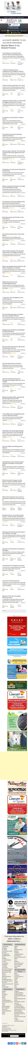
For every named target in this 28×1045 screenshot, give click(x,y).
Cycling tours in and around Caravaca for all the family (13, 170)
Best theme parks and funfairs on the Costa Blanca (13, 218)
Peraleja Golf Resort (6, 1010)
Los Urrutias (5, 967)
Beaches (19, 606)
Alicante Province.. (6, 63)
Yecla (11, 93)
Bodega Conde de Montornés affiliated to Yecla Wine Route (13, 330)
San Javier (4, 978)
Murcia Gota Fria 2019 (6, 1029)
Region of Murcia (13, 79)
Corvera (4, 998)
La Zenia (12, 110)
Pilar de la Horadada (6, 970)
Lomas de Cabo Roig (18, 1021)
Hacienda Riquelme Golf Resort (7, 1002)
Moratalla (16, 984)
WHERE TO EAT (21, 260)
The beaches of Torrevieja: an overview (13, 565)
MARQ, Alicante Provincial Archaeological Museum (9, 282)
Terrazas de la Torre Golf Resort (7, 984)
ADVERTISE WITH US (12, 17)
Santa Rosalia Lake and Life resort (7, 981)
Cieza (15, 979)
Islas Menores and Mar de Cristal (7, 951)
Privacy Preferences (14, 1036)
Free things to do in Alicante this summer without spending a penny (12, 54)
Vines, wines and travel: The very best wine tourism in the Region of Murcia (13, 251)
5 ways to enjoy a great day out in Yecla (13, 85)
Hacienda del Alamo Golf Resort (19, 957)
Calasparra (16, 975)
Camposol (16, 952)
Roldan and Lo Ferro (6, 976)
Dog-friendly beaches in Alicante (11, 363)
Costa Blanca (13, 63)
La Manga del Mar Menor (6, 956)
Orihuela (12, 589)
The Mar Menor (8, 944)
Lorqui (3, 1004)
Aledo (15, 948)
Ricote (3, 1012)
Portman (4, 975)
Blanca (3, 997)
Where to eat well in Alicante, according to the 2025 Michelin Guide (13, 187)
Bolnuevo (16, 951)
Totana (15, 967)
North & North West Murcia (20, 970)
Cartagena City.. (21, 79)
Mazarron (16, 961)
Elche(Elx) (12, 356)
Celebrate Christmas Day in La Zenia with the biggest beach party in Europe (14, 101)
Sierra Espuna (17, 966)
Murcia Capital (5, 525)
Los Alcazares (5, 963)
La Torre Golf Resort (6, 960)
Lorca (15, 960)
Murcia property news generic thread (9, 1030)
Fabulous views (21, 179)
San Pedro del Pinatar (7, 979)
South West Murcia (20, 944)
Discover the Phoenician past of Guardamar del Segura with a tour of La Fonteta (13, 380)
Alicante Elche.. (5, 356)
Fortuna (16, 981)
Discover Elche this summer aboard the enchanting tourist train (13, 347)
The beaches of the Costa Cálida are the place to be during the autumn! (13, 202)
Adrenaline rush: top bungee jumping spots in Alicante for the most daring (12, 431)
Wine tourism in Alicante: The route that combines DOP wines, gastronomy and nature (13, 152)
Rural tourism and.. (21, 324)
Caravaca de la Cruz (18, 976)
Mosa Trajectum (5, 1007)
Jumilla (11, 127)
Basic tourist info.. (21, 456)
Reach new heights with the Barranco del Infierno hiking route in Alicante (14, 267)
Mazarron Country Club (19, 1009)
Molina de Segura (6, 1006)
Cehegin (16, 978)
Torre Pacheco (5, 986)
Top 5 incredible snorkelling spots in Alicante (12, 447)
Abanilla (4, 991)
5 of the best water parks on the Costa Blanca (13, 234)
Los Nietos (4, 966)
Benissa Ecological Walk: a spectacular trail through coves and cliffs (13, 398)
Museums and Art (21, 292)
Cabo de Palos (5, 946)
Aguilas (16, 946)
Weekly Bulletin (5, 1031)
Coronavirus (4, 1027)
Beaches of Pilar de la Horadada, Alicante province (11, 597)
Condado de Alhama (18, 954)
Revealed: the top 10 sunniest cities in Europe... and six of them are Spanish (13, 516)
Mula (15, 985)
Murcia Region (5, 79)
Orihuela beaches (21, 589)
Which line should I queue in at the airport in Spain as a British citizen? (12, 481)
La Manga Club (5, 954)
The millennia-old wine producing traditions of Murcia (12, 135)
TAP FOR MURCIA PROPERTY (14, 36)
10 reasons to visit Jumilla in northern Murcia (13, 118)
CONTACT (6, 17)
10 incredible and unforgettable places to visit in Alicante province (13, 414)
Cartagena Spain (5, 1026)
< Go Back (4, 610)
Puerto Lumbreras (18, 964)
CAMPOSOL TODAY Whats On (8, 1025)
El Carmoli (4, 949)
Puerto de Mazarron (18, 963)
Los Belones (4, 964)
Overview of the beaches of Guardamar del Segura (13, 549)
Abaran (3, 992)
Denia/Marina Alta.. (21, 276)
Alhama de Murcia (18, 949)
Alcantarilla (4, 994)
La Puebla (4, 958)
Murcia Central (8, 989)
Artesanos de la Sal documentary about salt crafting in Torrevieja (13, 532)
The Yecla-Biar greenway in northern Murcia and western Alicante (12, 315)
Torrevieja (12, 542)
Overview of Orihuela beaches (10, 581)
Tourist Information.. (21, 144)
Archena (4, 995)
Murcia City (12, 525)
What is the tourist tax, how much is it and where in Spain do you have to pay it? (13, 498)
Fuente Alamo (17, 955)
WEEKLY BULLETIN (20, 17)
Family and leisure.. (21, 244)
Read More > (23, 59)
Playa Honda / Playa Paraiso (6, 972)
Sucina (3, 1013)
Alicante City (12, 196)
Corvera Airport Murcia (6, 1028)
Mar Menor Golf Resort (7, 969)
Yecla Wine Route (21, 339)
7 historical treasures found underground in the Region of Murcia (12, 70)
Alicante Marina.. (5, 276)
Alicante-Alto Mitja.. (6, 324)
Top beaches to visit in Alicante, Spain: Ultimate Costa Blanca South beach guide (13, 463)
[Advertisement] (14, 766)
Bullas (15, 973)
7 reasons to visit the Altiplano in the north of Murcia (12, 298)
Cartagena (4, 948)
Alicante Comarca (5, 292)
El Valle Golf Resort (6, 1000)
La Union (4, 961)
